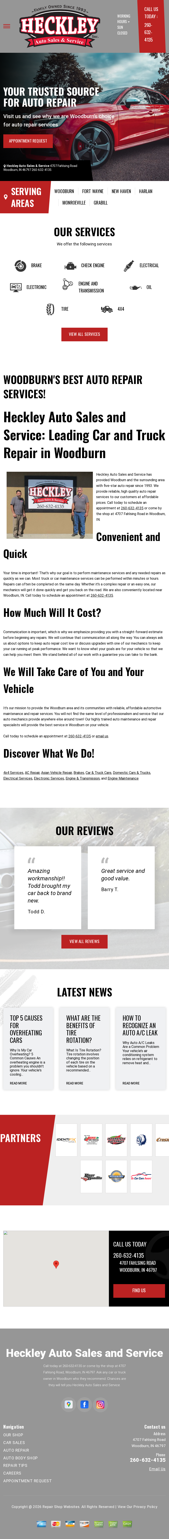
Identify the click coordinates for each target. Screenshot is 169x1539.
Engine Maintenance (123, 778)
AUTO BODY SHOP (20, 1458)
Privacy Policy (145, 1507)
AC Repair (32, 773)
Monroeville (74, 202)
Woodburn (64, 191)
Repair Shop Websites (60, 1507)
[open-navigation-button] (6, 26)
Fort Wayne (93, 191)
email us (102, 736)
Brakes (78, 773)
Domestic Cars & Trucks (131, 773)
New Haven (121, 191)
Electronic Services (49, 778)
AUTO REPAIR (16, 1450)
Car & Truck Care (98, 773)
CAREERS (12, 1473)
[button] (56, 1264)
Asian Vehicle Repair (56, 773)
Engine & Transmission (83, 778)
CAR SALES (14, 1442)
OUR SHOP (13, 1435)
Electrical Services (17, 778)
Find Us (139, 1290)
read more (18, 1083)
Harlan (145, 191)
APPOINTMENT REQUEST (28, 140)
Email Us (157, 1469)
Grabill (101, 202)
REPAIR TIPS (15, 1465)
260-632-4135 (148, 32)
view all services (84, 334)
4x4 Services (13, 773)
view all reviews (84, 941)
